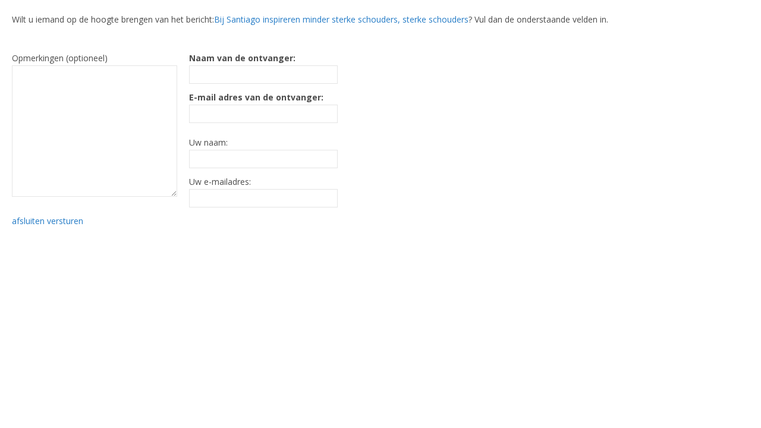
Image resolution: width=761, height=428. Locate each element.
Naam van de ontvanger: (242, 58)
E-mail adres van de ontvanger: (256, 97)
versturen (65, 220)
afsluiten (28, 220)
